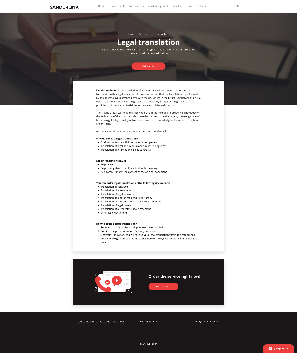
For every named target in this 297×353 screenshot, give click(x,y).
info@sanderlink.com (207, 321)
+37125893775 (148, 321)
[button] (163, 286)
